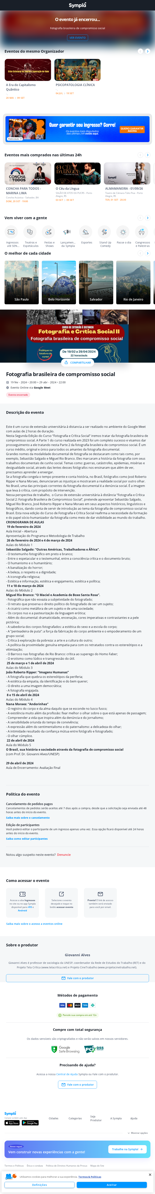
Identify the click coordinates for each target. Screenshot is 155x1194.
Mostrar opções (139, 1133)
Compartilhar (80, 362)
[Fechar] (150, 1175)
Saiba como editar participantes (27, 838)
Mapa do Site (97, 1165)
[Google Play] (30, 1122)
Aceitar (112, 1185)
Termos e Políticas (14, 1165)
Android (22, 910)
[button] (11, 1177)
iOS (30, 907)
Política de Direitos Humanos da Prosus (66, 1165)
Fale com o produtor (80, 978)
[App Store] (12, 1122)
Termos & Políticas (89, 1176)
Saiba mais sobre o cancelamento (28, 817)
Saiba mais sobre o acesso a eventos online (34, 924)
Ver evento (78, 37)
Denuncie (64, 855)
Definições (39, 1185)
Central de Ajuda (67, 1074)
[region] (77, 1181)
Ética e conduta (35, 1165)
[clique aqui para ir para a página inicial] (77, 5)
